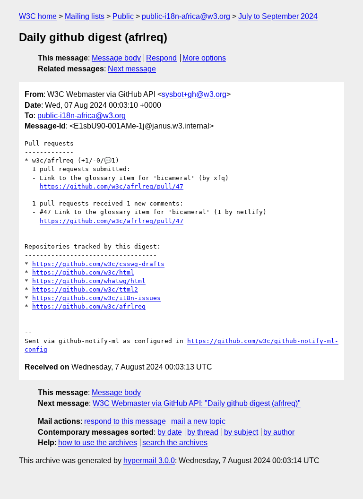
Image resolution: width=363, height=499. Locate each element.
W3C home (38, 16)
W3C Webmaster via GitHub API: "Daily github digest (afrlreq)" (197, 403)
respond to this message (125, 421)
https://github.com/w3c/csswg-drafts (98, 263)
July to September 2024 (278, 16)
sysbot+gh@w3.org (194, 94)
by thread (202, 432)
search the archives (174, 443)
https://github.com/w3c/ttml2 (85, 289)
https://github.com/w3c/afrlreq (89, 306)
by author (278, 432)
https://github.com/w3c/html (83, 272)
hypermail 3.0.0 (149, 460)
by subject (241, 432)
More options (204, 58)
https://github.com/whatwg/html (89, 280)
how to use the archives (97, 443)
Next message (132, 69)
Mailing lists (84, 16)
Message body (116, 58)
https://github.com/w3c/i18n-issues (96, 297)
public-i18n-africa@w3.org (186, 16)
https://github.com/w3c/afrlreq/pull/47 (111, 186)
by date (169, 432)
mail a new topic (198, 421)
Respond (161, 58)
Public (123, 16)
